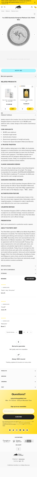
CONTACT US (5, 3)
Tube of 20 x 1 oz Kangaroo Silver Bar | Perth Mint (9, 101)
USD (22, 461)
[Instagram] (16, 430)
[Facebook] (10, 430)
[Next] (34, 34)
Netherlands (22, 459)
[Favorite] (34, 14)
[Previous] (2, 34)
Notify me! (18, 70)
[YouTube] (23, 430)
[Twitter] (13, 430)
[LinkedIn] (20, 430)
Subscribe (18, 417)
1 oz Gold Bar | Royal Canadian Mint (26, 101)
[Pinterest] (27, 430)
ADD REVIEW (30, 278)
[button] (18, 76)
